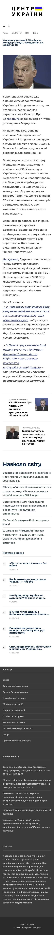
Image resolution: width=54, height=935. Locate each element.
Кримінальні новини (14, 698)
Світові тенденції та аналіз (18, 728)
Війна (35, 33)
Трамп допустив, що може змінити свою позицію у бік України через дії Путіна (33, 436)
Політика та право (13, 716)
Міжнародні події (12, 704)
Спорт (6, 734)
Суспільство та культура (17, 740)
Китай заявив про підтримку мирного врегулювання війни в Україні (20, 408)
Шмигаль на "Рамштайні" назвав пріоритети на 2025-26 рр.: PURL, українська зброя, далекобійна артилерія (26, 823)
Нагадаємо (10, 259)
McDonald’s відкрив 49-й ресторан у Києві (27, 810)
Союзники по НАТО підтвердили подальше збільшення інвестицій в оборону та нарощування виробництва (25, 797)
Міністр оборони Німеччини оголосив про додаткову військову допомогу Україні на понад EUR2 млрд (27, 491)
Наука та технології (14, 710)
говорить (13, 118)
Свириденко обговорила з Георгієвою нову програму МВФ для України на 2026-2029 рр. (27, 476)
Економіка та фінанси (15, 686)
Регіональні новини (14, 722)
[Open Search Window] (4, 26)
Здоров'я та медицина (15, 692)
